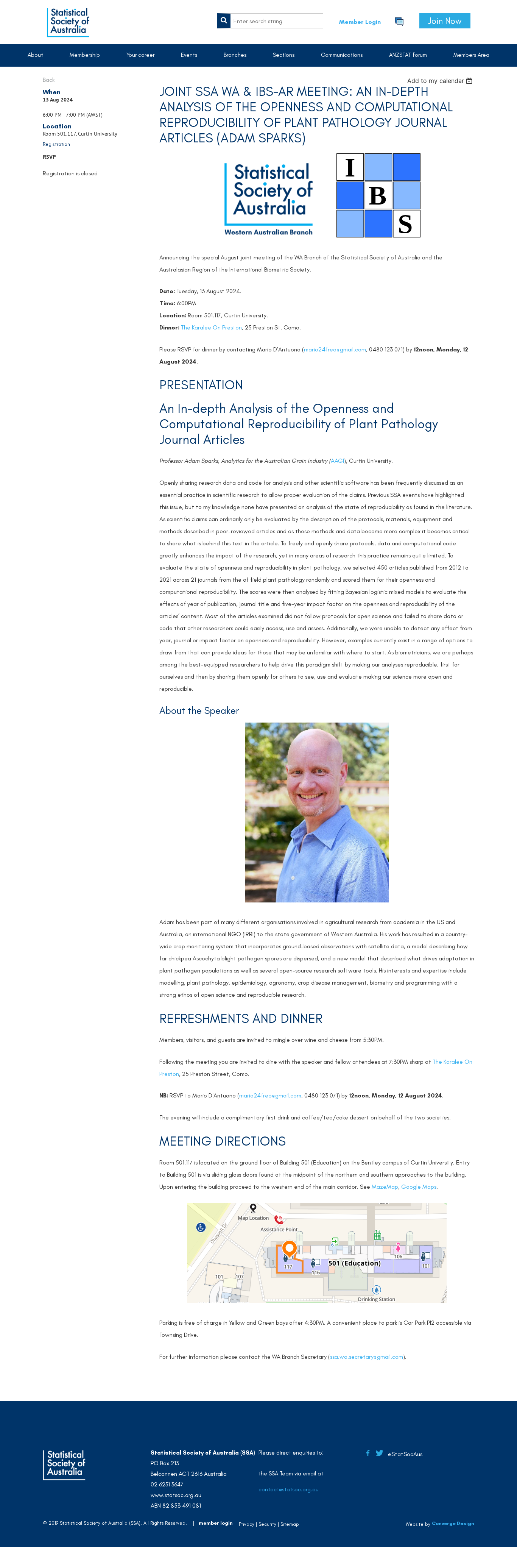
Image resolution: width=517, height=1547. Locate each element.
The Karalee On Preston (211, 327)
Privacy (246, 1524)
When (52, 92)
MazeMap (385, 1186)
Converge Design (453, 1524)
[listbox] (440, 80)
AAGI (337, 460)
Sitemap (289, 1524)
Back (49, 79)
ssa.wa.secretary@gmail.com (366, 1356)
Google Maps (418, 1186)
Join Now (445, 21)
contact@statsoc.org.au (288, 1489)
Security (267, 1524)
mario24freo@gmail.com (335, 349)
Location (57, 126)
